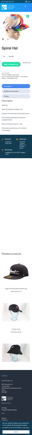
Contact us (5, 420)
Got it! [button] (16, 432)
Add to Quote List (11, 64)
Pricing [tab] (6, 96)
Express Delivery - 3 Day (17, 76)
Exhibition (9, 75)
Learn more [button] (25, 427)
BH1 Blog (4, 408)
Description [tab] (8, 86)
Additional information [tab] (11, 91)
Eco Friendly (7, 76)
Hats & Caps (16, 75)
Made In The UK (14, 78)
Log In (29, 1)
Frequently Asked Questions (9, 410)
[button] (25, 6)
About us (4, 418)
